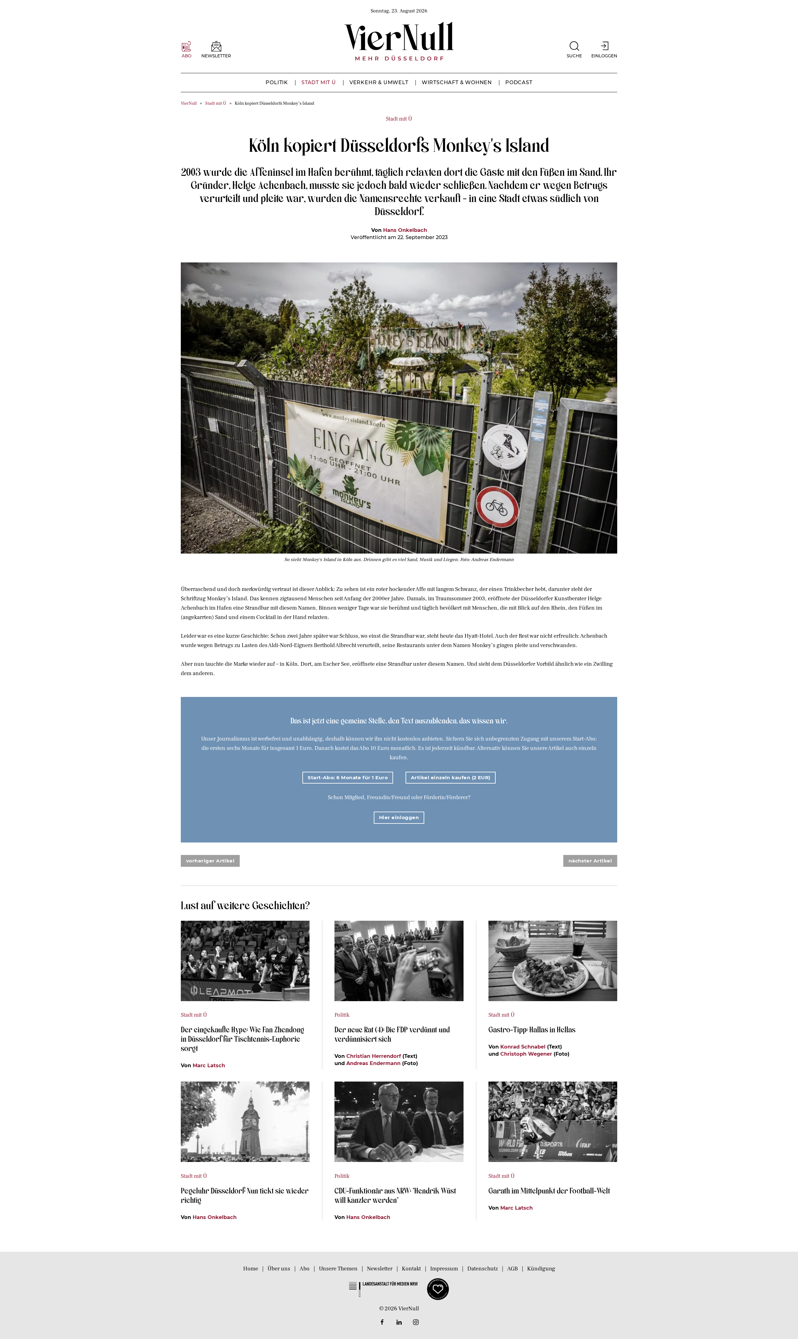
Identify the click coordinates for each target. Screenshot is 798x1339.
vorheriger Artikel (210, 861)
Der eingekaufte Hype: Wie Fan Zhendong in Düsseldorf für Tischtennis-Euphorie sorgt (242, 1039)
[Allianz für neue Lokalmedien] (438, 1288)
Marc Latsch (209, 1065)
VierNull (189, 103)
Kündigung (541, 1268)
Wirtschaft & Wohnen (457, 82)
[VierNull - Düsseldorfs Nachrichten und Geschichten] (399, 41)
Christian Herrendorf (373, 1056)
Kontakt (411, 1268)
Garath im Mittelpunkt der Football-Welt (549, 1190)
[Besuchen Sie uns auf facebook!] (382, 1322)
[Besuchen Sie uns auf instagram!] (416, 1322)
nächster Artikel (590, 861)
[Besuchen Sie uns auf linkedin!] (399, 1322)
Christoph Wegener (526, 1054)
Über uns (278, 1268)
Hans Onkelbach (405, 230)
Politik (277, 82)
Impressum (444, 1268)
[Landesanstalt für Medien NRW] (383, 1288)
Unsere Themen (338, 1268)
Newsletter (379, 1268)
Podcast (518, 82)
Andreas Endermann (373, 1063)
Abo (305, 1268)
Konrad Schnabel (523, 1047)
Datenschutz (482, 1268)
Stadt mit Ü (318, 82)
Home (250, 1268)
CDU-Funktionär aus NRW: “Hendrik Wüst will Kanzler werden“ (395, 1195)
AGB (512, 1268)
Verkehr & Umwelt (378, 82)
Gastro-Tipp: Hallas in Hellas (532, 1029)
